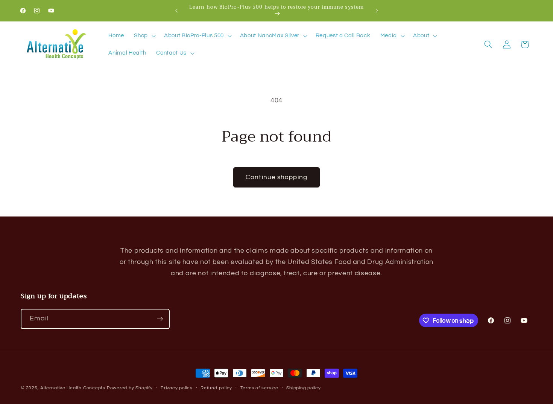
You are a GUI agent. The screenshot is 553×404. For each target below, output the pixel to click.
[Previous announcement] (176, 10)
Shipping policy (303, 388)
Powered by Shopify (130, 388)
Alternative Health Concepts (72, 388)
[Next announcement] (377, 10)
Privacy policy (177, 388)
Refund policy (216, 388)
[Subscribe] (160, 319)
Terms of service (259, 388)
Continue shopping (276, 177)
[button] (144, 35)
